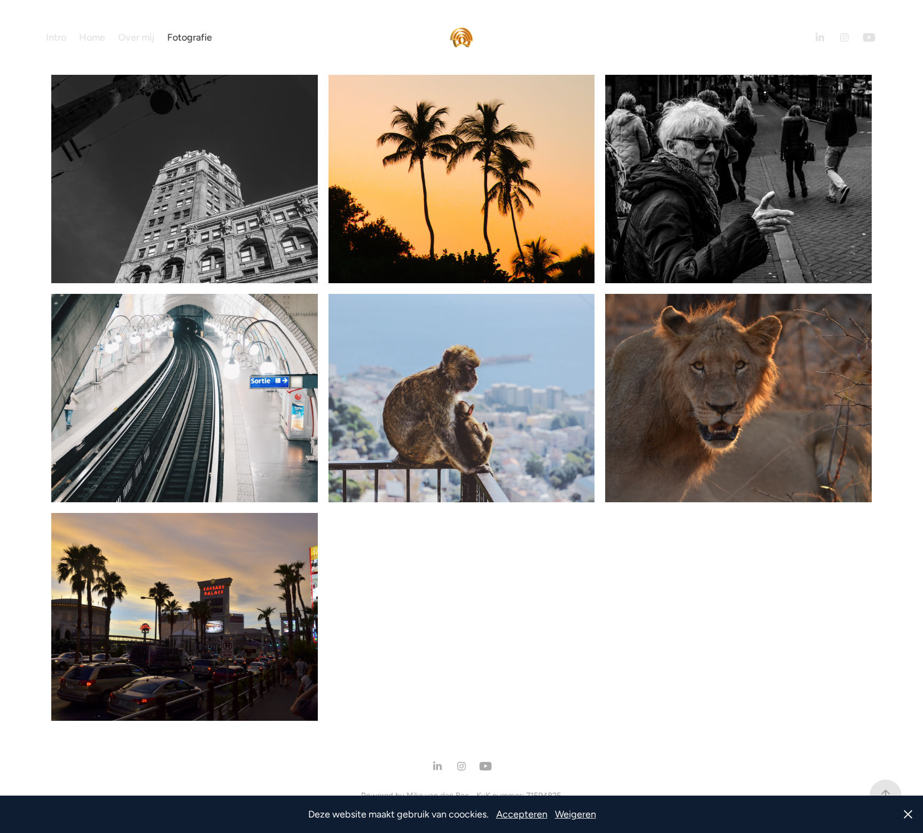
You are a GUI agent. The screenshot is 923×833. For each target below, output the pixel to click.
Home (92, 37)
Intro (56, 37)
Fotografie (189, 37)
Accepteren (521, 814)
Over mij (136, 37)
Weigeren (575, 814)
